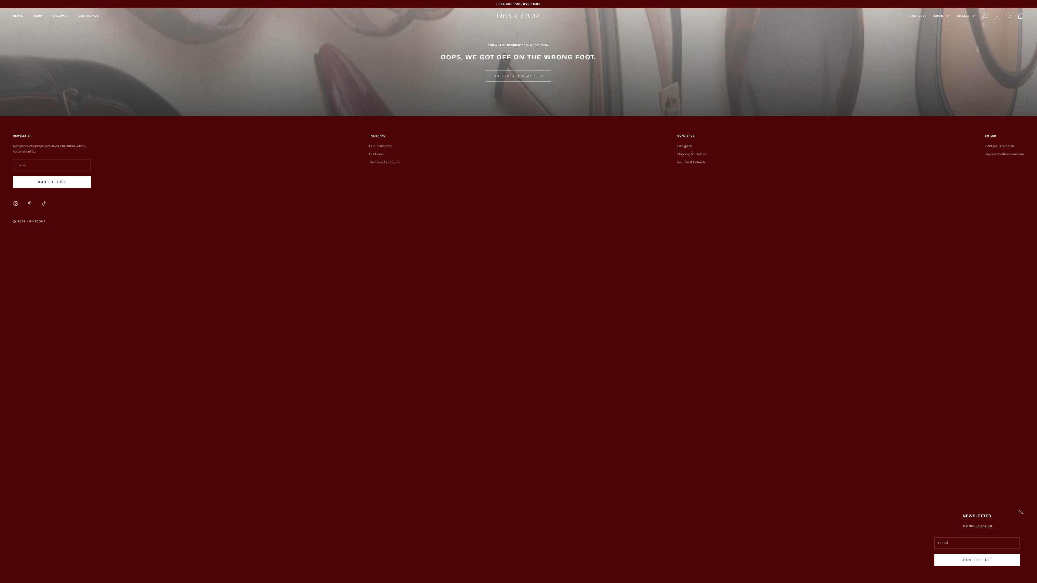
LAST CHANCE (89, 16)
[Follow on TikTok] (43, 203)
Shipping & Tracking (691, 154)
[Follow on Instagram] (15, 203)
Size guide (684, 146)
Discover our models (518, 76)
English (963, 16)
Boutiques (377, 154)
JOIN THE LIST (977, 560)
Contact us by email (999, 146)
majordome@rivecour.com (1004, 154)
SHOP (38, 16)
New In (18, 16)
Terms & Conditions (384, 162)
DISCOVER (60, 16)
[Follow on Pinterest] (29, 203)
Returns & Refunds (691, 162)
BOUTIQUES (918, 16)
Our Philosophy (380, 146)
